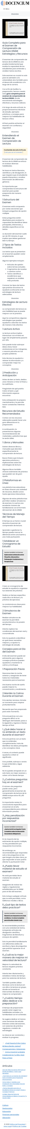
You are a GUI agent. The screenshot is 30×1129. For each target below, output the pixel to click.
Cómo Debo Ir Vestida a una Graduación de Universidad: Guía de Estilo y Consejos (13, 1084)
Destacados (7, 1108)
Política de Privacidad (17, 1124)
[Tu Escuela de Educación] (15, 3)
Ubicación (6, 1117)
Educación (6, 1111)
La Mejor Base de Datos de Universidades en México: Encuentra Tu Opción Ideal (14, 1096)
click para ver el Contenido (13, 152)
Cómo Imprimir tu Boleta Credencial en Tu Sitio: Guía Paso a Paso (13, 1055)
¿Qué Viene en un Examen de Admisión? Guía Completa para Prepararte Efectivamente (14, 1078)
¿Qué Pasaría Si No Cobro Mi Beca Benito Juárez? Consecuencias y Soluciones (14, 1046)
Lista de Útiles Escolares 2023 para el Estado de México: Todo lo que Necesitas (13, 1071)
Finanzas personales (10, 1114)
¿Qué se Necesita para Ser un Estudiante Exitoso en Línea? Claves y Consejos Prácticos (14, 1090)
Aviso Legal (8, 1126)
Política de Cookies (19, 1126)
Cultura (5, 1105)
